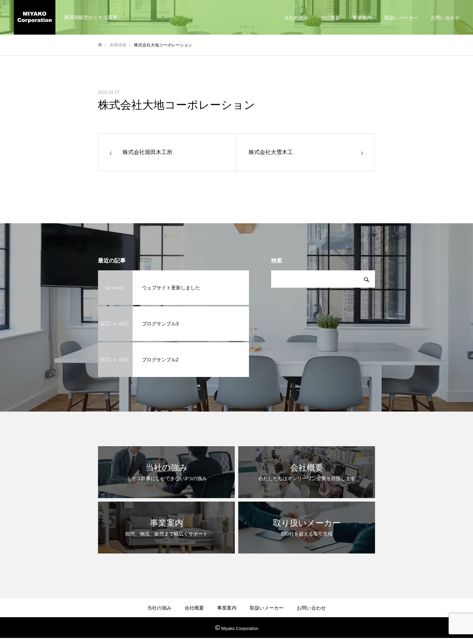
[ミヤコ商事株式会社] (34, 17)
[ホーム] (100, 45)
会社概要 (330, 17)
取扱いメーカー (401, 17)
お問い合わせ (445, 17)
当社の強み (296, 17)
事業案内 (362, 17)
